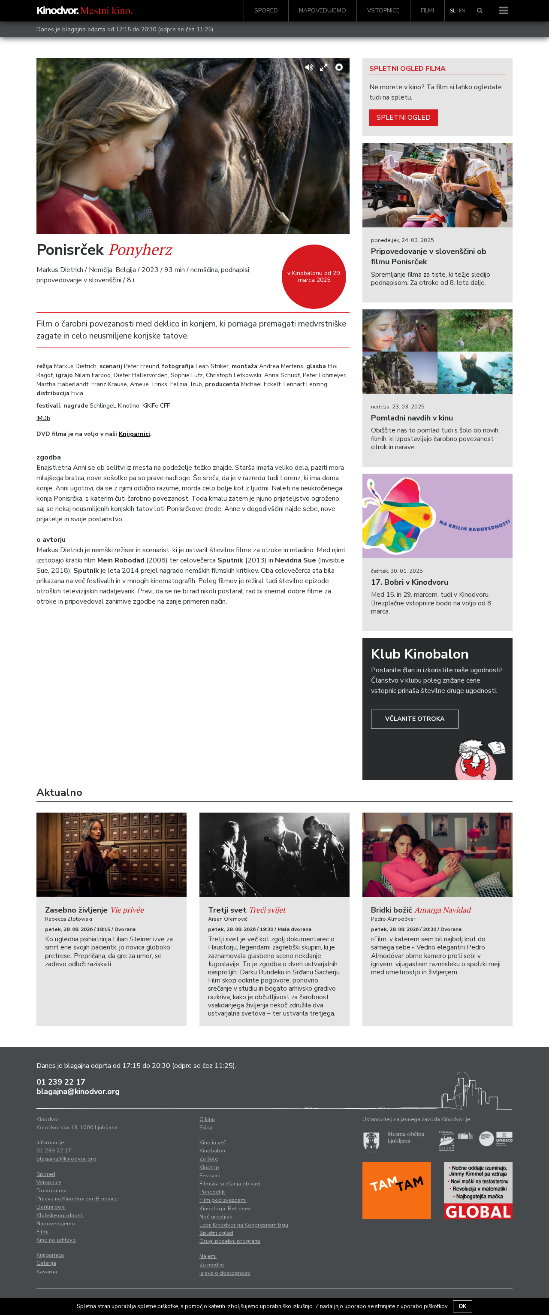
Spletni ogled (404, 117)
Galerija (46, 1263)
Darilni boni (51, 1207)
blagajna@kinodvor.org (78, 1091)
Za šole (208, 1159)
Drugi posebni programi (229, 1241)
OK (463, 1306)
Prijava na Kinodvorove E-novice (77, 1199)
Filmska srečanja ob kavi (229, 1184)
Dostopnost (51, 1190)
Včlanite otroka (414, 719)
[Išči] (480, 10)
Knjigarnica (50, 1255)
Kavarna (46, 1272)
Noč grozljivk (215, 1217)
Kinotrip (209, 1167)
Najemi (208, 1256)
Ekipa (206, 1127)
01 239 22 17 (60, 1082)
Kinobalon (212, 1151)
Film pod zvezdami (223, 1200)
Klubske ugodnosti (60, 1215)
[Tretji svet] (274, 855)
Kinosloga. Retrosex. (225, 1208)
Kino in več (212, 1142)
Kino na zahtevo (56, 1240)
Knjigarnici (134, 434)
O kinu (207, 1119)
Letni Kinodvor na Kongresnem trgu (243, 1225)
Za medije (211, 1265)
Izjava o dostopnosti (224, 1273)
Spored (266, 10)
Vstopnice (383, 10)
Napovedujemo (322, 10)
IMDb (43, 418)
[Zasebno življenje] (111, 855)
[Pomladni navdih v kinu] (437, 351)
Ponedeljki (212, 1192)
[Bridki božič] (437, 855)
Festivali (209, 1175)
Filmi (427, 10)
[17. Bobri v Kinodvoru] (437, 516)
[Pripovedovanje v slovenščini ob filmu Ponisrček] (437, 185)
